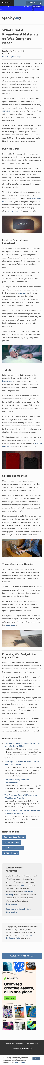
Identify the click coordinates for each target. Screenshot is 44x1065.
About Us (10, 1044)
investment (7, 381)
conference (7, 111)
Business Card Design (14, 837)
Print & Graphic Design (11, 57)
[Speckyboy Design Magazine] (11, 19)
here (22, 885)
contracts (22, 293)
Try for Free (37, 7)
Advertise (20, 1044)
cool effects (12, 211)
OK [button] (36, 1058)
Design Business (12, 842)
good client (11, 625)
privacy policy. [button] (19, 1062)
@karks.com (11, 904)
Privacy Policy (32, 1044)
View (32, 956)
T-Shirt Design (11, 853)
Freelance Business (13, 848)
